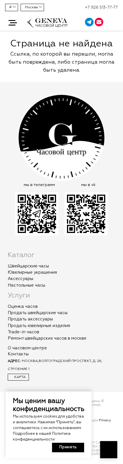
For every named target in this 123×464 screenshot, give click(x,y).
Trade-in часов (23, 332)
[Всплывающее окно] (115, 23)
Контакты (18, 354)
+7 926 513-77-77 (101, 7)
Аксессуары (20, 279)
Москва (31, 7)
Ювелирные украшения (32, 272)
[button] (12, 22)
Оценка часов (23, 306)
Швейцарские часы (28, 266)
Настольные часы (26, 285)
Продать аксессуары (30, 319)
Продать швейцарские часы (38, 313)
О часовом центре (27, 348)
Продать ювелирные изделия (39, 326)
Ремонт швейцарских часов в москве (47, 338)
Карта (19, 377)
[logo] (47, 26)
